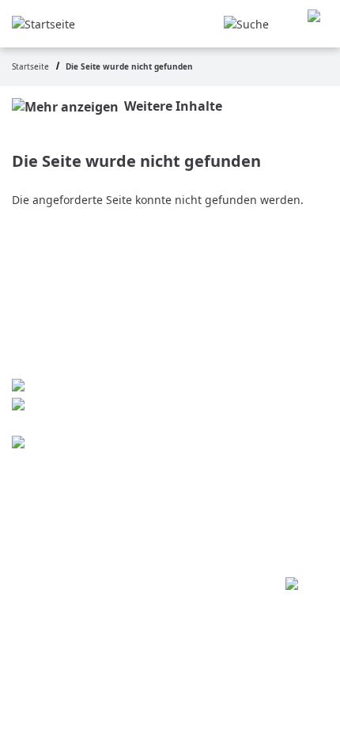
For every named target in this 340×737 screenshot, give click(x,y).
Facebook (84, 444)
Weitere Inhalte (173, 106)
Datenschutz (97, 501)
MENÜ (318, 24)
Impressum (92, 470)
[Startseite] (43, 22)
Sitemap (80, 533)
